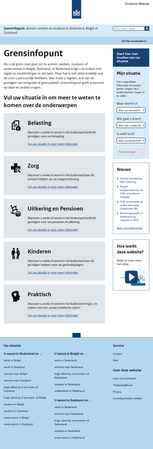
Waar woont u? (127, 103)
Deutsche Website (137, 3)
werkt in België (12, 360)
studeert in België (14, 404)
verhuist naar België (15, 373)
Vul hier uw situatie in (134, 41)
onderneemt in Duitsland (18, 424)
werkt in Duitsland (14, 367)
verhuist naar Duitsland (17, 380)
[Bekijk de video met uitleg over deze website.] (131, 278)
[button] (147, 28)
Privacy (117, 391)
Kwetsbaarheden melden (127, 398)
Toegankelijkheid (122, 385)
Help (115, 360)
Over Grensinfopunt (124, 378)
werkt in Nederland (65, 360)
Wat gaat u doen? (129, 119)
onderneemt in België (16, 417)
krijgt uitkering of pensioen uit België (25, 397)
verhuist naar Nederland (68, 367)
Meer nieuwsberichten (130, 228)
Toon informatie (127, 152)
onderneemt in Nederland (69, 390)
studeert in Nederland (67, 384)
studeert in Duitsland (16, 411)
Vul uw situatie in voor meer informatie (53, 144)
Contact (117, 353)
